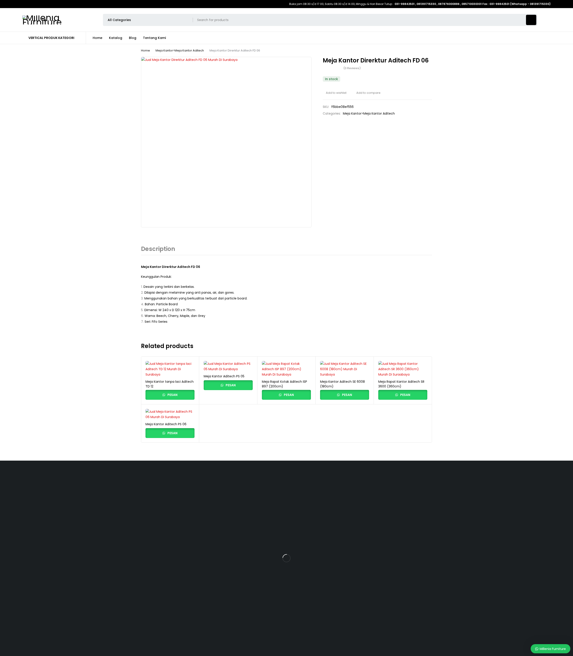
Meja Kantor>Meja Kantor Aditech (180, 50)
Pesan (172, 395)
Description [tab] (158, 248)
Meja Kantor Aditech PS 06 (165, 424)
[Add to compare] (367, 93)
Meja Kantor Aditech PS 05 (224, 376)
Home (145, 50)
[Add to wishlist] (334, 93)
